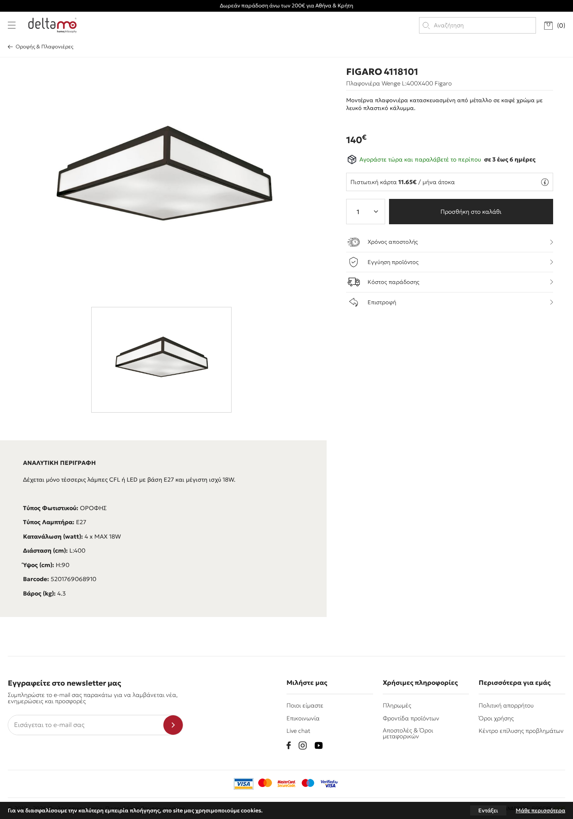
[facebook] (288, 745)
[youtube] (319, 745)
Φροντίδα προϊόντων (411, 718)
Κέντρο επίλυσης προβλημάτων (521, 731)
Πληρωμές (397, 705)
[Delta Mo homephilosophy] (52, 25)
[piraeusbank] (329, 784)
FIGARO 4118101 (382, 71)
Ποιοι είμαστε (305, 705)
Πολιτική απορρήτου (506, 705)
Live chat (298, 731)
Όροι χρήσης (496, 718)
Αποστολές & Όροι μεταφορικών (408, 733)
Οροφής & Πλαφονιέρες (44, 46)
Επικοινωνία (303, 718)
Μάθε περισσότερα (540, 810)
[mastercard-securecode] (286, 784)
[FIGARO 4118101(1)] (163, 180)
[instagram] (303, 745)
